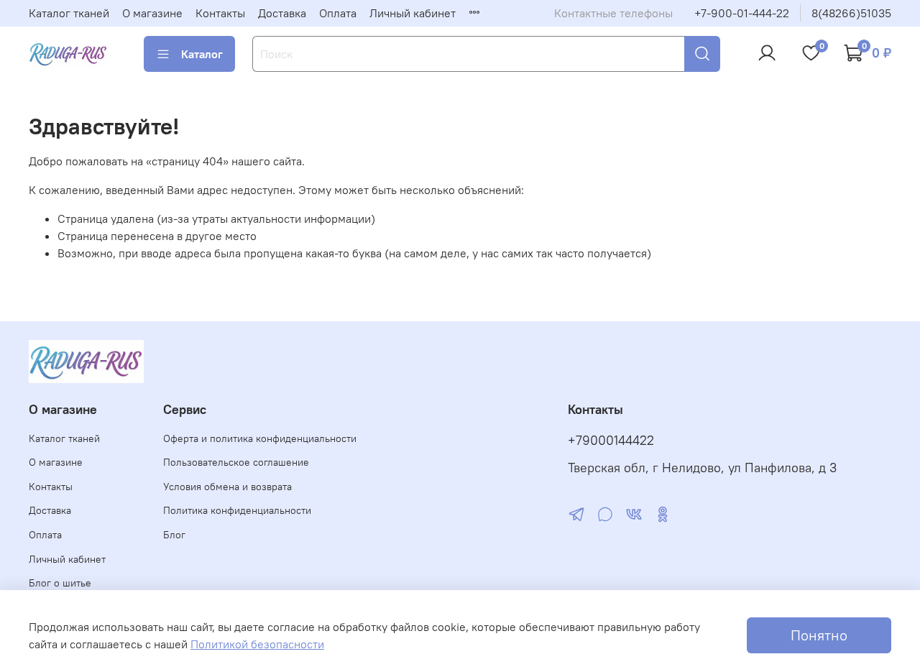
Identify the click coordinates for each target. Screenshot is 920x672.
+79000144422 (611, 440)
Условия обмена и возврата (227, 486)
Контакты (220, 13)
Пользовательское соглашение (236, 462)
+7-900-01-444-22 (741, 13)
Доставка (282, 13)
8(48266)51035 (851, 13)
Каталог (202, 54)
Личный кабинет (412, 13)
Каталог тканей (69, 13)
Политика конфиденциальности (237, 510)
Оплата (337, 13)
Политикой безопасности (257, 644)
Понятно (819, 635)
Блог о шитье (60, 582)
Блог (174, 534)
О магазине (152, 13)
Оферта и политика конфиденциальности (259, 438)
